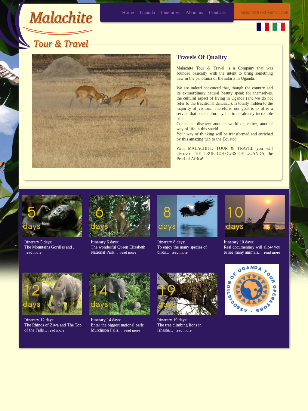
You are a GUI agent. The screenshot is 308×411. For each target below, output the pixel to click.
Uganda (147, 12)
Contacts (217, 12)
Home (128, 12)
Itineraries (170, 12)
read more (34, 252)
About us (194, 12)
